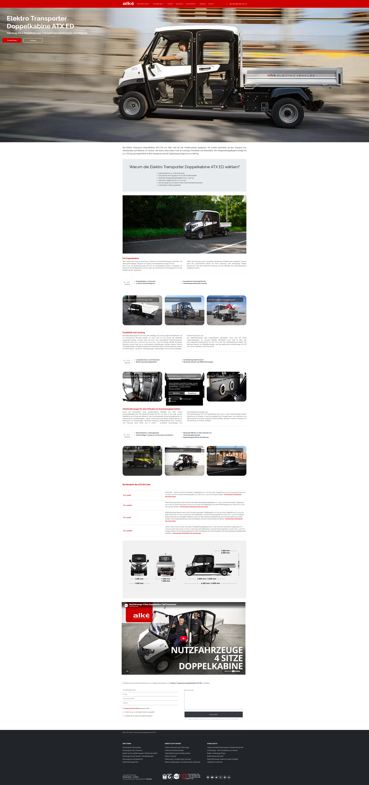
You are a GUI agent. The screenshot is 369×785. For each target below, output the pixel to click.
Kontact (149, 779)
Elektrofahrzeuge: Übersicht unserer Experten (222, 759)
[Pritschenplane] (184, 310)
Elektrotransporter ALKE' (215, 756)
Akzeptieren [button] (192, 393)
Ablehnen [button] (176, 393)
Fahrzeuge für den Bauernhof (133, 759)
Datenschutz (127, 777)
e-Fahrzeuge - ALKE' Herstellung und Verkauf (222, 750)
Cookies (136, 777)
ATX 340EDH (127, 531)
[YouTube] (212, 777)
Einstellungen (186, 399)
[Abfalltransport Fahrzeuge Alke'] (142, 310)
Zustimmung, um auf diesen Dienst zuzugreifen (139, 712)
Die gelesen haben (136, 708)
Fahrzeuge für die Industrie (132, 747)
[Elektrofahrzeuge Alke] (128, 3)
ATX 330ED (127, 495)
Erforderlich (175, 399)
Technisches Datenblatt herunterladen (193, 507)
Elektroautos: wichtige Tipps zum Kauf (178, 759)
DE (237, 4)
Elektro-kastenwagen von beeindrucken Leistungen (182, 762)
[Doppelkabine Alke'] (184, 461)
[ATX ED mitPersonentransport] (226, 310)
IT (246, 4)
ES (240, 4)
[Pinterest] (224, 777)
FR (234, 4)
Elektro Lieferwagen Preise (216, 753)
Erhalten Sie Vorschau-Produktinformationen (138, 716)
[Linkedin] (229, 777)
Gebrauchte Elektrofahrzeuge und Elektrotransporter (225, 747)
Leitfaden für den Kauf (214, 762)
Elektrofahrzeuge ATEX (130, 762)
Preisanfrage (12, 40)
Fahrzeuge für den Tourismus (132, 750)
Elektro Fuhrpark (170, 756)
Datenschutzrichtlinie (132, 708)
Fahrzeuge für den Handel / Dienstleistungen (138, 756)
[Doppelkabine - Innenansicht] (142, 387)
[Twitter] (216, 777)
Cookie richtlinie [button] (184, 387)
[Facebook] (208, 777)
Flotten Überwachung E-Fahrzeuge (177, 747)
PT (243, 4)
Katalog (33, 40)
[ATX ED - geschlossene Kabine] (226, 461)
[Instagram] (220, 777)
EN (230, 4)
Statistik (173, 401)
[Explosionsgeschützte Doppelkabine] (142, 461)
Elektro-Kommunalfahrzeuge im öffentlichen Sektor (140, 753)
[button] (144, 4)
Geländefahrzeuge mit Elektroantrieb (177, 753)
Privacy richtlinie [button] (174, 389)
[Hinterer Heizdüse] (226, 387)
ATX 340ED (127, 517)
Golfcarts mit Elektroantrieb (174, 750)
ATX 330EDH (127, 505)
